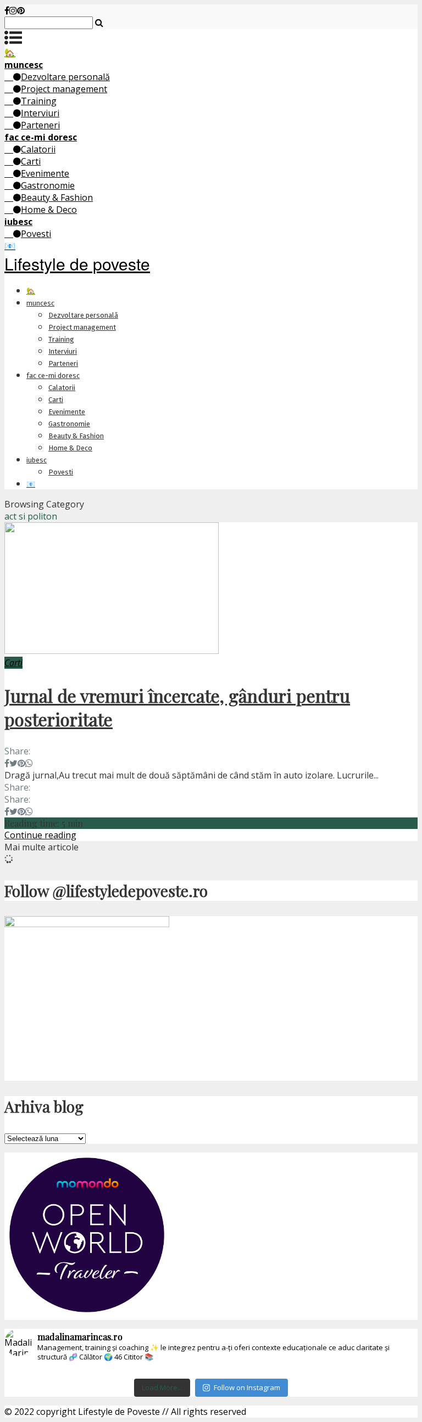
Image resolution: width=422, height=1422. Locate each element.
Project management (64, 89)
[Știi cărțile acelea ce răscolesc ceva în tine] (107, 1371)
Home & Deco (49, 210)
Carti (31, 161)
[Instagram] (13, 10)
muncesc (40, 303)
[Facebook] (6, 10)
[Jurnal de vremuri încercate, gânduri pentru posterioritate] (111, 651)
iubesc (36, 460)
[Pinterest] (21, 10)
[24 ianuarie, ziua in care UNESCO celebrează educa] (314, 1371)
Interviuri (40, 113)
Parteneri (40, 125)
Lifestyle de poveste (77, 263)
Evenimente (45, 173)
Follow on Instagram (247, 1387)
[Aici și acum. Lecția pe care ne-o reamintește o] (38, 1371)
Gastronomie (48, 185)
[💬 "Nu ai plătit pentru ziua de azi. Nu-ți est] (382, 1371)
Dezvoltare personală (65, 77)
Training (39, 101)
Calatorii (38, 149)
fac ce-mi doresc (53, 375)
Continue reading (40, 835)
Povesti (36, 234)
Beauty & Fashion (57, 197)
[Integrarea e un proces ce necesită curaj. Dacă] (176, 1371)
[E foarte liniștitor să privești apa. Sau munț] (245, 1371)
